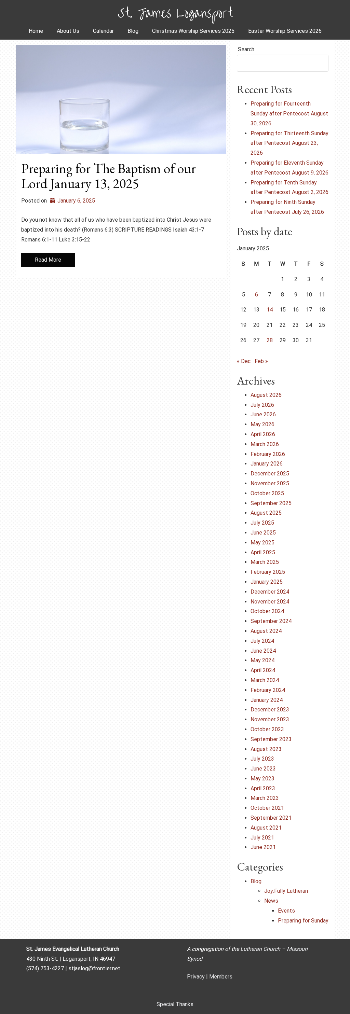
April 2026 (263, 434)
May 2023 (262, 778)
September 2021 (271, 818)
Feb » (261, 361)
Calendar (103, 31)
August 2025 (266, 513)
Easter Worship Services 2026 (285, 31)
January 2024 (267, 700)
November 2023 (270, 719)
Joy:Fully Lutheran (286, 891)
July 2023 (262, 758)
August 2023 (266, 749)
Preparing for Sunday (303, 920)
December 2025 (270, 473)
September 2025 (271, 503)
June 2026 (263, 414)
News (271, 901)
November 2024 (270, 601)
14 (270, 309)
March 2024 (265, 680)
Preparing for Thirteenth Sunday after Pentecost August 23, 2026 (289, 143)
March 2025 (265, 562)
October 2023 (267, 729)
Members (220, 976)
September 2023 (271, 739)
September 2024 (271, 621)
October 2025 (267, 493)
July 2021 (262, 837)
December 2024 (270, 591)
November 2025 (270, 483)
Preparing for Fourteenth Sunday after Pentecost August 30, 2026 (289, 113)
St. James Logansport (175, 11)
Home (36, 31)
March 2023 (265, 798)
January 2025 (267, 582)
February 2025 (268, 572)
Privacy (196, 976)
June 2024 (263, 651)
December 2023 (270, 709)
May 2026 (262, 424)
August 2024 (266, 631)
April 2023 (263, 788)
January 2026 (267, 463)
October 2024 (267, 611)
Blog (132, 31)
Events (286, 910)
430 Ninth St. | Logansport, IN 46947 (70, 959)
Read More (48, 259)
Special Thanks (175, 1004)
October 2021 (267, 808)
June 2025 (263, 532)
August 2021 (266, 827)
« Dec (244, 361)
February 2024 (268, 690)
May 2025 (262, 542)
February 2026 (268, 454)
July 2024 (262, 641)
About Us (68, 31)
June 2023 (263, 768)
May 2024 (262, 660)
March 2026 (265, 444)
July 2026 (262, 405)
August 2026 (266, 395)
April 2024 (263, 670)
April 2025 (263, 552)
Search (246, 49)
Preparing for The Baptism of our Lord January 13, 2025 (108, 175)
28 (270, 340)
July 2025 (262, 522)
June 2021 (263, 847)
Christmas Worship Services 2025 (193, 31)
